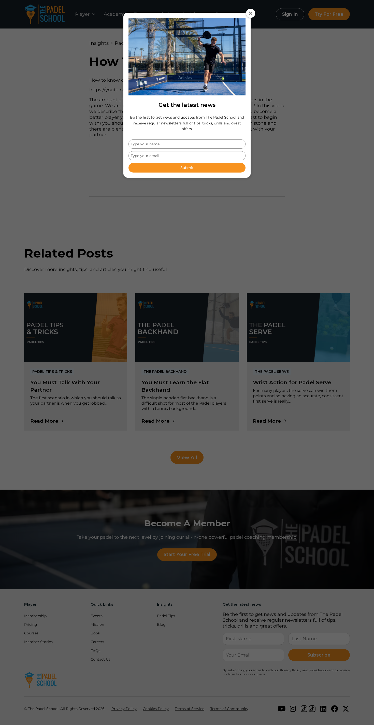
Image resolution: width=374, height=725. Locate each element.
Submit (187, 167)
